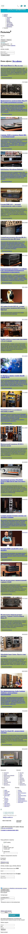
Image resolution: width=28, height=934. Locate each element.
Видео (8, 20)
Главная (6, 14)
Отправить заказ (5, 889)
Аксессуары (10, 24)
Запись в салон (7, 776)
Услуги (19, 794)
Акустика (9, 17)
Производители (23, 784)
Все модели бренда (7, 77)
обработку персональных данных (18, 888)
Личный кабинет (21, 799)
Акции (21, 782)
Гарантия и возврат (22, 795)
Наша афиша (7, 803)
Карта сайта (20, 802)
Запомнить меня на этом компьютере (10, 902)
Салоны (5, 774)
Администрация (21, 798)
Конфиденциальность (22, 800)
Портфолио (6, 778)
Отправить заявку (5, 55)
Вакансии (6, 780)
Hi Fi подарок (7, 794)
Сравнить (12, 45)
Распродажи (22, 783)
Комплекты (22, 779)
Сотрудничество (7, 782)
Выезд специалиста (22, 792)
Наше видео (6, 806)
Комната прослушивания (9, 775)
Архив (19, 796)
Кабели (5, 16)
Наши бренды (7, 804)
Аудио (8, 18)
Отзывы (5, 779)
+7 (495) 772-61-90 (8, 813)
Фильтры (3, 42)
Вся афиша (17, 61)
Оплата (19, 790)
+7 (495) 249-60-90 (8, 812)
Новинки (6, 792)
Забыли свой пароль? (6, 911)
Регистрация (11, 915)
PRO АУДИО (10, 25)
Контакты (6, 783)
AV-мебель (9, 22)
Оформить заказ (5, 862)
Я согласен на (14, 888)
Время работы (7, 784)
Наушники (9, 26)
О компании (6, 772)
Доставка (20, 791)
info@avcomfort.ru (8, 817)
